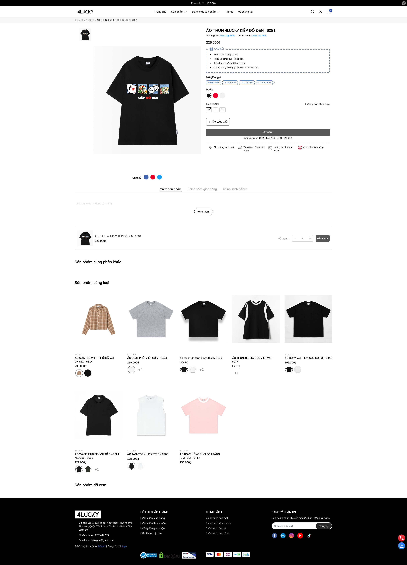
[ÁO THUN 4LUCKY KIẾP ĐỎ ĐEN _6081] (147, 100)
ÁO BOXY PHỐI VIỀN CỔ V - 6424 (147, 357)
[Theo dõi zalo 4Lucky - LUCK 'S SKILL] (283, 535)
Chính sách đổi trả (216, 528)
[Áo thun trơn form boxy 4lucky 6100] (203, 319)
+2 (201, 369)
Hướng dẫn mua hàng (152, 517)
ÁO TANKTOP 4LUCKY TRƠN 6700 (147, 454)
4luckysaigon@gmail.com (100, 540)
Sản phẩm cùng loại (92, 282)
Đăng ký (324, 526)
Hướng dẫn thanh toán (153, 522)
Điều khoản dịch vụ (151, 533)
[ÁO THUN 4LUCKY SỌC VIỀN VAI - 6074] (256, 319)
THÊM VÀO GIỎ (218, 121)
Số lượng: (283, 238)
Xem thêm (204, 211)
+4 (140, 369)
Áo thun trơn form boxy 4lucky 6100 (201, 357)
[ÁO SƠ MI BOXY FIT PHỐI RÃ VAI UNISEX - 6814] (98, 319)
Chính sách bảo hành (217, 533)
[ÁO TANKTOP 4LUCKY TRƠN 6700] (151, 415)
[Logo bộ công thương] (168, 555)
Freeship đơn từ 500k (203, 3)
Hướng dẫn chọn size (317, 103)
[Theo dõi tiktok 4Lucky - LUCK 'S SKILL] (309, 535)
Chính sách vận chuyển (218, 522)
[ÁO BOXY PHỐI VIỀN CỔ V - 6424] (151, 319)
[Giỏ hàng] (328, 11)
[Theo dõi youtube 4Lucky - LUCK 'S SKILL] (300, 535)
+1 (236, 372)
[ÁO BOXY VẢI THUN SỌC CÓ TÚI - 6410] (308, 319)
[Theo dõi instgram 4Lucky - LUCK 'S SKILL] (291, 535)
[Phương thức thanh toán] (228, 554)
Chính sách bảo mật (217, 517)
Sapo (124, 546)
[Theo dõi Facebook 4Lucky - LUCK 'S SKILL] (275, 535)
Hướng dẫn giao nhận (152, 528)
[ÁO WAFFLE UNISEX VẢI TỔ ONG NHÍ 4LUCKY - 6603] (98, 415)
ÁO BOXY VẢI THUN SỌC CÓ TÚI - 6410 (308, 357)
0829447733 (267, 137)
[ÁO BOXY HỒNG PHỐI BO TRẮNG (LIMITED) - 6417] (203, 415)
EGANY (102, 546)
